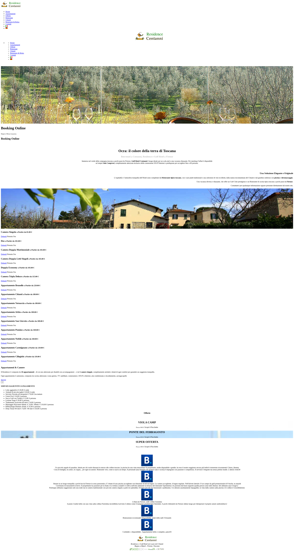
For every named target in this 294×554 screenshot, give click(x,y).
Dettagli (4, 236)
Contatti (8, 24)
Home (8, 12)
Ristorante (9, 18)
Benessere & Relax (12, 22)
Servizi (3, 380)
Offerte (8, 16)
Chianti (8, 20)
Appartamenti (10, 14)
